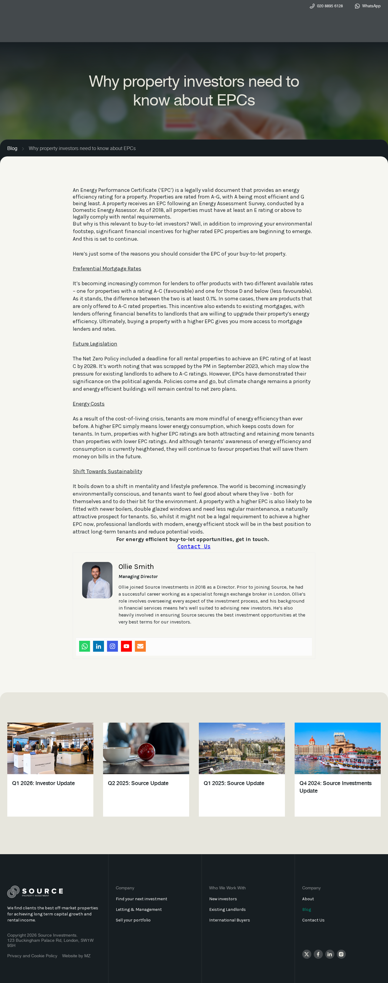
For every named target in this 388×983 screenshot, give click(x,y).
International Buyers (229, 920)
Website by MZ (76, 956)
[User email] (140, 646)
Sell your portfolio (133, 920)
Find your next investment (141, 898)
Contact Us (194, 546)
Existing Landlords (227, 909)
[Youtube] (126, 646)
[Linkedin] (98, 646)
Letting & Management (139, 909)
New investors (223, 898)
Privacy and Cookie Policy (32, 956)
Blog (12, 149)
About (308, 898)
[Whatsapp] (84, 646)
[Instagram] (112, 646)
